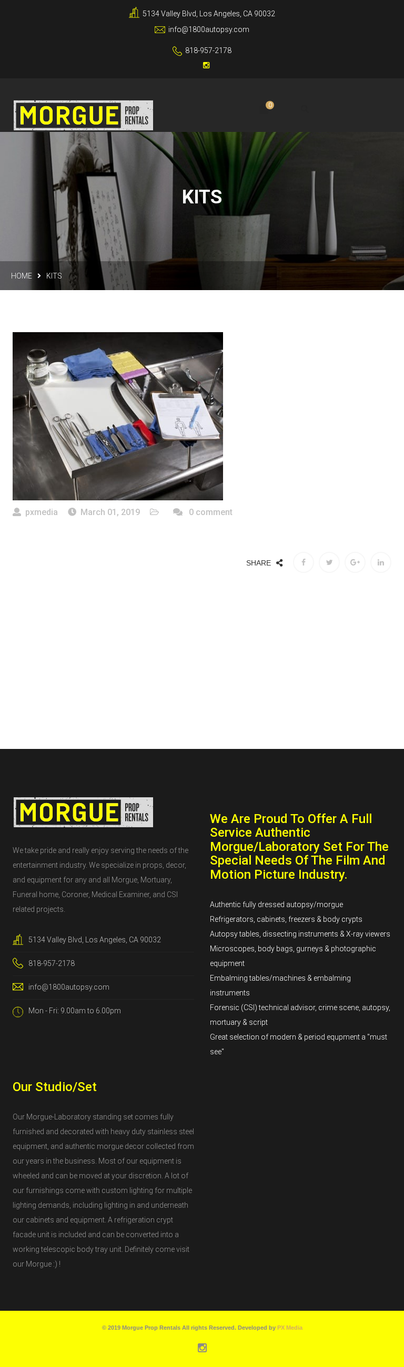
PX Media (289, 1327)
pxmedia (41, 512)
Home (21, 276)
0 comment (210, 512)
